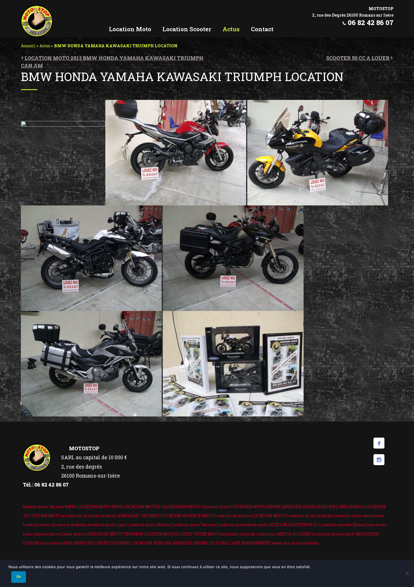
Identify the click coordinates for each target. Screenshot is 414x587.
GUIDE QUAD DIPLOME (325, 506)
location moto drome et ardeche (55, 524)
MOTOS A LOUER (294, 534)
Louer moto (72, 534)
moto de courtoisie (257, 534)
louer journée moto (42, 534)
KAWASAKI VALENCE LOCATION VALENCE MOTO (166, 515)
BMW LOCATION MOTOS (136, 506)
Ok (18, 577)
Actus (44, 45)
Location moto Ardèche (309, 515)
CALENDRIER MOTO (181, 506)
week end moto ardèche (295, 543)
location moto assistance (359, 515)
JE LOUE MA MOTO (42, 515)
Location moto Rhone (148, 524)
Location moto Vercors (193, 524)
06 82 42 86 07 (370, 22)
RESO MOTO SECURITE (86, 543)
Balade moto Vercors (43, 506)
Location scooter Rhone (342, 524)
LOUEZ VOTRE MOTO (199, 534)
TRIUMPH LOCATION (131, 543)
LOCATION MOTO (268, 515)
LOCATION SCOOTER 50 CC (292, 524)
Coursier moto (216, 506)
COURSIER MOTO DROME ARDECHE (266, 506)
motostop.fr (343, 534)
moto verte (51, 543)
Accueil (28, 45)
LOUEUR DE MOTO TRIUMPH (114, 534)
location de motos (233, 515)
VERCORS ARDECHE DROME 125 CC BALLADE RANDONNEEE (211, 543)
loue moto (376, 524)
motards (229, 534)
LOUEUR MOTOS (161, 534)
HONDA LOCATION (367, 506)
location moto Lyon (107, 524)
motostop (321, 534)
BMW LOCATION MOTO (88, 506)
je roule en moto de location (89, 515)
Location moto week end (241, 524)
